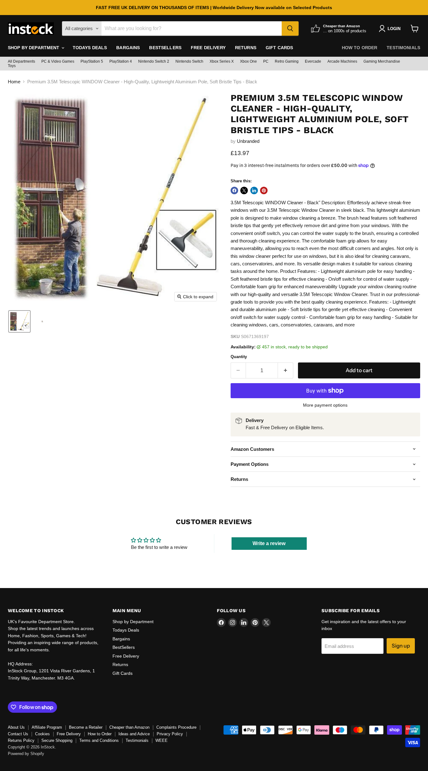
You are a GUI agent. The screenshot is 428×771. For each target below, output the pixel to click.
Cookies (42, 734)
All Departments (21, 61)
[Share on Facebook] (234, 190)
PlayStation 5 (92, 61)
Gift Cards (279, 47)
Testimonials (403, 47)
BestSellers (165, 47)
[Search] (290, 28)
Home (14, 81)
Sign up (401, 646)
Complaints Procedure (176, 727)
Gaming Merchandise (381, 61)
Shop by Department (34, 47)
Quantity (239, 356)
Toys (12, 66)
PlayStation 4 (120, 61)
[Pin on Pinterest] (264, 190)
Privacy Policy (170, 734)
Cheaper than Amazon (129, 727)
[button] (19, 321)
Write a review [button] (269, 543)
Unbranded (248, 141)
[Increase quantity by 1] (285, 370)
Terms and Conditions (99, 740)
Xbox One (248, 61)
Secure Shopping (56, 740)
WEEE (161, 740)
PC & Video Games (57, 61)
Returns (245, 47)
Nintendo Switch (189, 61)
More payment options (325, 405)
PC (266, 61)
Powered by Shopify (26, 753)
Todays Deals (90, 47)
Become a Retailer (85, 727)
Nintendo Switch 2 (153, 61)
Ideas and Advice (134, 734)
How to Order (360, 47)
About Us (16, 727)
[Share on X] (244, 190)
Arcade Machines (342, 61)
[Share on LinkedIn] (254, 190)
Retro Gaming (287, 61)
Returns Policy (21, 740)
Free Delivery (208, 47)
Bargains (128, 47)
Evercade (313, 61)
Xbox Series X (222, 61)
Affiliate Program (47, 727)
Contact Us (18, 734)
